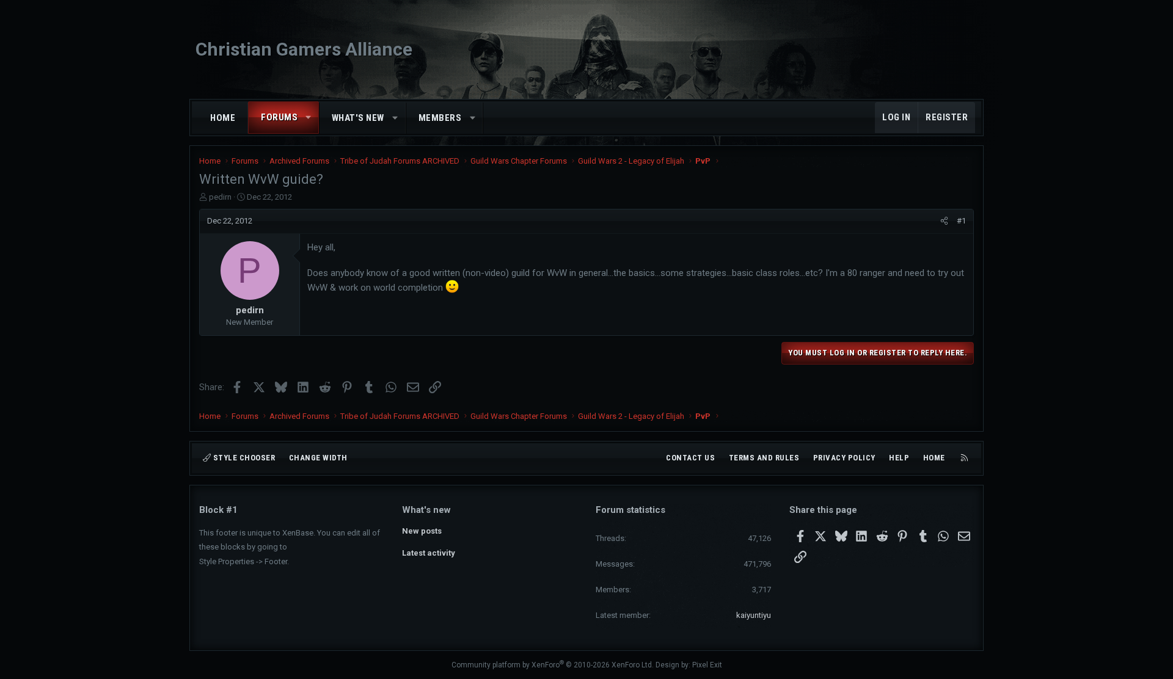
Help (899, 457)
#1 (961, 220)
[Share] (944, 221)
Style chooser (243, 457)
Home (222, 117)
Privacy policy (844, 457)
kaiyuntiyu (753, 615)
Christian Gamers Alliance (304, 49)
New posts (422, 531)
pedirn (220, 197)
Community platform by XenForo (552, 665)
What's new (358, 117)
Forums (279, 117)
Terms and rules (764, 457)
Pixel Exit (707, 665)
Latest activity (428, 552)
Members (440, 117)
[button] (308, 117)
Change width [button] (318, 457)
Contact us (690, 457)
